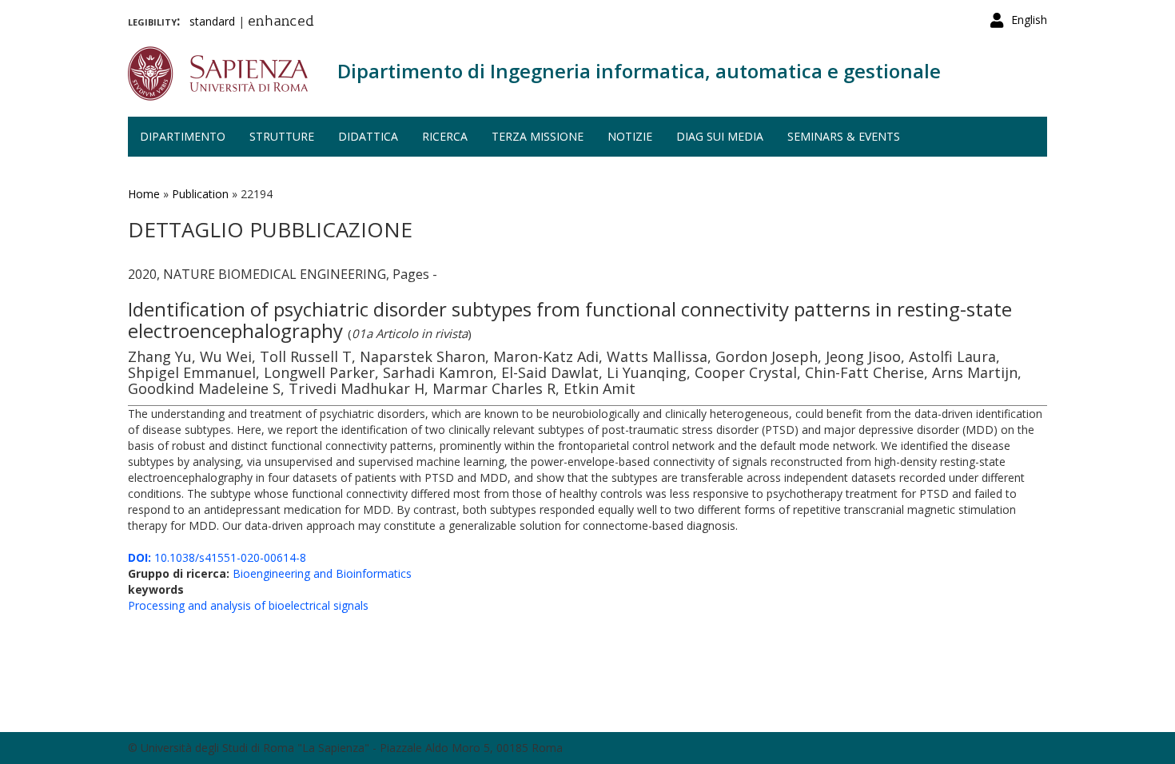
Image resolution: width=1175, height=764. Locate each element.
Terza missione (538, 136)
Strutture (281, 136)
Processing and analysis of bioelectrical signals (248, 605)
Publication (200, 193)
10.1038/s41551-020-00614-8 (217, 557)
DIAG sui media (719, 136)
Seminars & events (843, 136)
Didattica (368, 136)
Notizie (629, 136)
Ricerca (445, 136)
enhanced (281, 22)
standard (212, 21)
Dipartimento (182, 136)
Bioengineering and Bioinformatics (322, 573)
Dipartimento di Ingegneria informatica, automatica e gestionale (639, 71)
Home (144, 193)
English (1029, 19)
